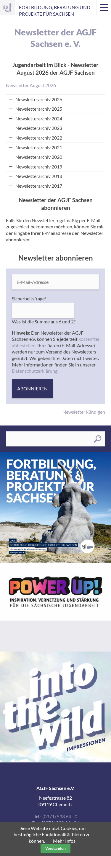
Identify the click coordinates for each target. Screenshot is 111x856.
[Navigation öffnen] (103, 7)
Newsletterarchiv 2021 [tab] (38, 147)
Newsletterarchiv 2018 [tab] (38, 176)
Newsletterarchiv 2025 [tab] (38, 109)
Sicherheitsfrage (29, 298)
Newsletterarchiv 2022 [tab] (38, 137)
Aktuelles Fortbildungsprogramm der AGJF (55, 507)
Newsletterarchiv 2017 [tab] (38, 186)
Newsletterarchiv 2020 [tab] (38, 157)
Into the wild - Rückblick (55, 707)
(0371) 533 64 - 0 (59, 816)
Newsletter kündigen (83, 412)
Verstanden (55, 848)
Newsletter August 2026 (31, 85)
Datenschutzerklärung (34, 371)
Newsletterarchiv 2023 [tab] (38, 128)
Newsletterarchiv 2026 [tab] (38, 99)
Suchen (97, 439)
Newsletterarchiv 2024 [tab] (38, 118)
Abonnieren (32, 388)
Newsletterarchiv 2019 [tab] (38, 166)
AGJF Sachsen (7, 7)
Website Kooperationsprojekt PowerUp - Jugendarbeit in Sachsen (55, 607)
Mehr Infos (64, 841)
